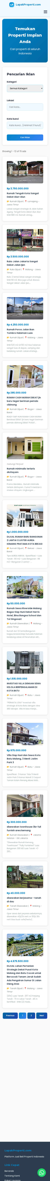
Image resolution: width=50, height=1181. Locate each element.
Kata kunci (13, 118)
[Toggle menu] (45, 11)
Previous (10, 1015)
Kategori (12, 81)
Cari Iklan (25, 137)
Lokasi (10, 100)
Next (42, 1015)
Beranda (9, 1171)
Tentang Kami (12, 1175)
